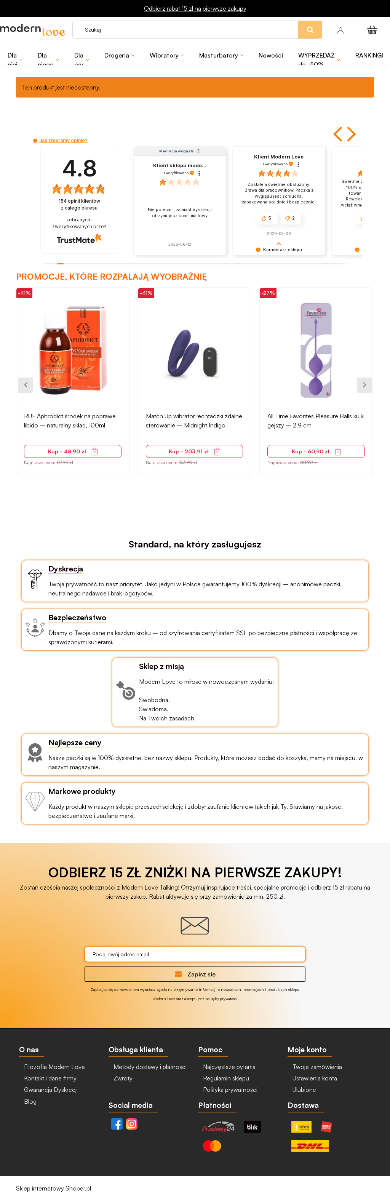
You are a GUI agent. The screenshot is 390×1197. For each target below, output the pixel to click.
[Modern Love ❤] (32, 29)
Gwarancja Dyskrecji (50, 1089)
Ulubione (303, 1089)
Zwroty (122, 1078)
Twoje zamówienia (316, 1067)
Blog (29, 1101)
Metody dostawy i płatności (149, 1067)
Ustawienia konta (314, 1078)
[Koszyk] (373, 29)
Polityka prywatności (229, 1089)
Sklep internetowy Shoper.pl (53, 1188)
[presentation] (25, 385)
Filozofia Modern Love (53, 1067)
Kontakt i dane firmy (49, 1078)
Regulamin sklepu (225, 1078)
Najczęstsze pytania (228, 1067)
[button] (338, 134)
